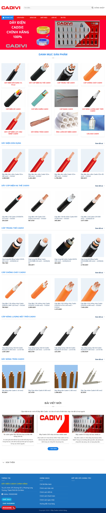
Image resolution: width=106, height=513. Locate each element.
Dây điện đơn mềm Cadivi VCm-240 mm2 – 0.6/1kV (38, 175)
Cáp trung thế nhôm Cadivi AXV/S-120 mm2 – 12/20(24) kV (66, 260)
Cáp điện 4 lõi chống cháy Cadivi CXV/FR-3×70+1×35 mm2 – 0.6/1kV (65, 305)
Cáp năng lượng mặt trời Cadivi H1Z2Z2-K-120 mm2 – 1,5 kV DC (39, 348)
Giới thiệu (43, 17)
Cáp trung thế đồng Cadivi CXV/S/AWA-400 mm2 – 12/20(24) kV (92, 261)
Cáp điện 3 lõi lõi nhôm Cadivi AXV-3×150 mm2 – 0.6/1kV (66, 217)
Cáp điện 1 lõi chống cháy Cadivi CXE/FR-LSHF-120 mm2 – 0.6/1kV (13, 304)
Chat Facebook (9, 503)
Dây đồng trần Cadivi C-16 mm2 (12, 390)
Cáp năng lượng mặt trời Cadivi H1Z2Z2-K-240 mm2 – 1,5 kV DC (13, 348)
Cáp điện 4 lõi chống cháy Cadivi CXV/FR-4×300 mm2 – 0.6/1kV (91, 304)
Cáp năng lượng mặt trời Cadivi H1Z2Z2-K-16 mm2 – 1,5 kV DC (65, 348)
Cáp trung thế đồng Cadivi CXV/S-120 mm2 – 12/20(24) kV (13, 260)
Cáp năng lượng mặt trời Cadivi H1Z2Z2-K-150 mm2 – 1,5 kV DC (92, 348)
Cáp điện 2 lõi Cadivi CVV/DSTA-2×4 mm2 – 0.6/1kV (12, 217)
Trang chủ (9, 17)
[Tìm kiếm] (92, 7)
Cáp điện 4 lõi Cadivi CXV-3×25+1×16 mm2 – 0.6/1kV (37, 217)
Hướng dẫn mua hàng (47, 504)
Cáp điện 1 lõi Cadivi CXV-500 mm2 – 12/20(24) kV (91, 217)
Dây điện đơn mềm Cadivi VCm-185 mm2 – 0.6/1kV (12, 175)
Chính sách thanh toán (47, 496)
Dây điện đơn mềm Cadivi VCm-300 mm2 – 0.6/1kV (65, 175)
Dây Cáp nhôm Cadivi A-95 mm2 (91, 390)
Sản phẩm (20, 17)
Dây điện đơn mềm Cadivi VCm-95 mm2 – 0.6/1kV (92, 175)
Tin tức (63, 17)
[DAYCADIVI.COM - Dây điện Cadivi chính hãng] (11, 8)
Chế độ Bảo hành (45, 484)
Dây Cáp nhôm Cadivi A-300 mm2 (39, 390)
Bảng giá (33, 17)
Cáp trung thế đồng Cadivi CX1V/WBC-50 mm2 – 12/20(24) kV (39, 261)
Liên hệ (54, 17)
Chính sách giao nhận (47, 500)
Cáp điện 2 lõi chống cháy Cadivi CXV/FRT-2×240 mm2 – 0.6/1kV (39, 304)
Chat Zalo (7, 499)
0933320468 (13, 494)
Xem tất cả (99, 143)
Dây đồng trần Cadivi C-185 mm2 (65, 390)
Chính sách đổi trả (46, 492)
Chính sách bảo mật (46, 488)
